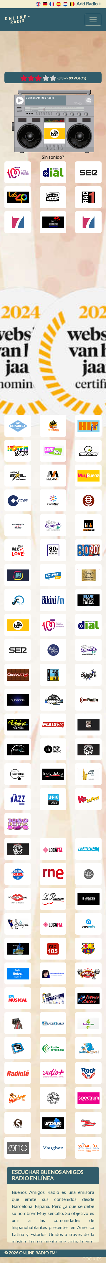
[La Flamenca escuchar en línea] (53, 899)
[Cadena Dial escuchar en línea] (53, 172)
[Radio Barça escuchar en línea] (88, 949)
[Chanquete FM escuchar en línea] (53, 525)
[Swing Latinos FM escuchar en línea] (88, 1123)
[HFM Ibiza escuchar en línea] (53, 426)
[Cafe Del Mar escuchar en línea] (53, 650)
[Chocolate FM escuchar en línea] (17, 675)
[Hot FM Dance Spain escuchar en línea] (17, 451)
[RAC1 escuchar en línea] (88, 197)
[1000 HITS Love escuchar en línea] (17, 550)
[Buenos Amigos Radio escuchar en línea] (17, 625)
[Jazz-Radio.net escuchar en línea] (17, 799)
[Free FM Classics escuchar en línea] (88, 724)
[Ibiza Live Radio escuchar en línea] (53, 749)
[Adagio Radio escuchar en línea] (88, 575)
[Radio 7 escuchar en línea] (17, 222)
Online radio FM (37, 1252)
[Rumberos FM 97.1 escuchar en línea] (17, 1098)
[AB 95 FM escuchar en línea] (17, 575)
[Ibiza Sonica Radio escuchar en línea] (17, 774)
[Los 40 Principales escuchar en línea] (17, 197)
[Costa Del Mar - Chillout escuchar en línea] (53, 675)
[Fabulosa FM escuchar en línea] (17, 724)
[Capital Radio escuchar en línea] (88, 500)
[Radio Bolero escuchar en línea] (17, 973)
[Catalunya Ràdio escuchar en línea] (17, 525)
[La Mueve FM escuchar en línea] (88, 899)
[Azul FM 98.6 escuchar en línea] (17, 600)
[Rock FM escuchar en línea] (88, 1073)
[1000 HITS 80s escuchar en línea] (17, 824)
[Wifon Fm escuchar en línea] (88, 1148)
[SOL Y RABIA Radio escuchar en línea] (53, 1098)
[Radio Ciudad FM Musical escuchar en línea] (17, 998)
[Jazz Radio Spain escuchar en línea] (88, 774)
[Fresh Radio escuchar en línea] (17, 749)
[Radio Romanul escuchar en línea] (17, 1048)
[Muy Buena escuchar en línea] (88, 476)
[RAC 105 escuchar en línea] (53, 949)
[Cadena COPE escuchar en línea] (17, 500)
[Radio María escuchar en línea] (53, 1023)
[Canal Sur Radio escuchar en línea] (53, 500)
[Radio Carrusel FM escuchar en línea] (88, 973)
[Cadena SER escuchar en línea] (88, 172)
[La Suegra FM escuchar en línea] (17, 924)
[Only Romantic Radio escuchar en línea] (53, 222)
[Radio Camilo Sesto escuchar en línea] (53, 973)
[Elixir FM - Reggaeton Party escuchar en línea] (53, 700)
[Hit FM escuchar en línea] (88, 426)
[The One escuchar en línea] (17, 1148)
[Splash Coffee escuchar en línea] (17, 1123)
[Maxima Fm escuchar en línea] (88, 451)
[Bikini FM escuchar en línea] (53, 600)
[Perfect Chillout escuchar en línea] (17, 949)
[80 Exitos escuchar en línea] (53, 550)
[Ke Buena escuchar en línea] (88, 799)
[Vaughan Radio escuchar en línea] (53, 1148)
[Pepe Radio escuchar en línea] (88, 924)
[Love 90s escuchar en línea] (53, 451)
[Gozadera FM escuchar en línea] (17, 426)
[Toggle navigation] (93, 19)
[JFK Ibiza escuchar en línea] (53, 799)
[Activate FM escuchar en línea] (53, 575)
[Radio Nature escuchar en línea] (88, 1023)
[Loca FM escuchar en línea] (53, 849)
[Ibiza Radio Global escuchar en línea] (88, 749)
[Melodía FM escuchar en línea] (53, 476)
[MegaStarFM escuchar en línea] (17, 476)
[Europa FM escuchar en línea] (88, 525)
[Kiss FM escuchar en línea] (17, 899)
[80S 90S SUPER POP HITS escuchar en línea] (88, 550)
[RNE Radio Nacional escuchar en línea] (53, 874)
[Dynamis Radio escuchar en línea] (17, 700)
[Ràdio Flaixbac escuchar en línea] (88, 849)
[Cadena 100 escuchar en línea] (17, 172)
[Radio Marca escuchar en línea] (17, 874)
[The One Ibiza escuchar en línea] (88, 874)
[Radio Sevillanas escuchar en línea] (53, 1048)
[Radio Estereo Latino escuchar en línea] (88, 998)
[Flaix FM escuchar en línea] (53, 724)
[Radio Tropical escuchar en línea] (88, 1048)
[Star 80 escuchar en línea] (53, 1123)
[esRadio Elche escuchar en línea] (88, 700)
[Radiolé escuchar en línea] (17, 1073)
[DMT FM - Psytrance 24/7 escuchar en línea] (88, 675)
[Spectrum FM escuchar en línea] (88, 1098)
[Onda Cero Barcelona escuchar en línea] (53, 197)
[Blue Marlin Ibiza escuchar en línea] (88, 600)
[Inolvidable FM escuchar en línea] (53, 774)
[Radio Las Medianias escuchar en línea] (17, 1023)
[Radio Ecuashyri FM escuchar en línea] (53, 998)
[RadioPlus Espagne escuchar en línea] (53, 1073)
